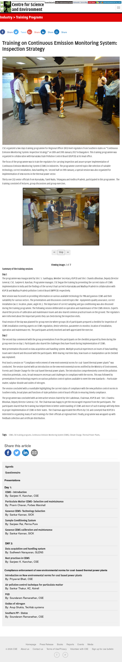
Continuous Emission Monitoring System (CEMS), (51, 435)
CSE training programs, (23, 435)
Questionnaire (12, 472)
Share (10, 32)
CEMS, (11, 435)
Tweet (23, 32)
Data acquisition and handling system (25, 548)
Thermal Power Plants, (91, 435)
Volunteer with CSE (79, 649)
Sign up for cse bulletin (103, 649)
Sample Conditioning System (20, 520)
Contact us (38, 649)
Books (60, 644)
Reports (70, 644)
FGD (7, 594)
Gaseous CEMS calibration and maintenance (28, 529)
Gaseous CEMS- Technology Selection (25, 511)
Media (90, 644)
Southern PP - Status (16, 613)
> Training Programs (28, 17)
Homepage (31, 644)
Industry (6, 17)
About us (25, 649)
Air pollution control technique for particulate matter (34, 584)
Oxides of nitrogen (15, 603)
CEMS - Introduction (16, 492)
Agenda (9, 466)
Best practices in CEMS (17, 558)
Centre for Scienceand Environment (28, 7)
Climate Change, (76, 435)
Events (81, 644)
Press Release (46, 644)
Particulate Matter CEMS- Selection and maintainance (34, 501)
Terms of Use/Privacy (57, 649)
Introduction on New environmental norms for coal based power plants (43, 575)
